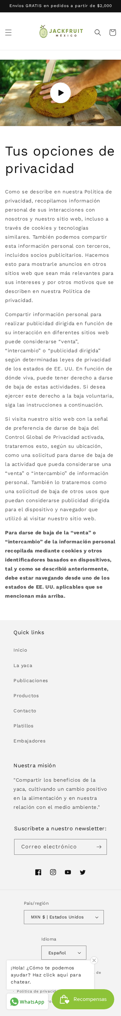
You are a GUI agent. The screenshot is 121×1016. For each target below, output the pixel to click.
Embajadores (29, 740)
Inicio (20, 650)
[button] (8, 32)
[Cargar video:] (60, 93)
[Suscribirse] (99, 847)
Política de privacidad (39, 991)
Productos (26, 695)
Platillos (23, 725)
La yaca (22, 665)
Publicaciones (30, 680)
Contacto (24, 710)
